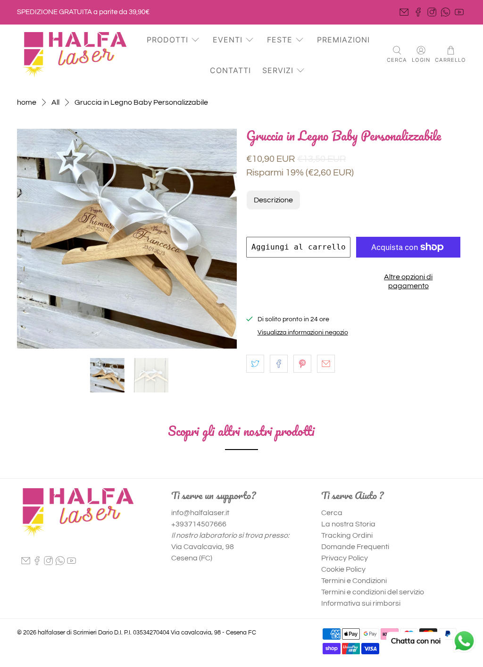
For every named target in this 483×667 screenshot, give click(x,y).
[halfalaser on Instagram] (431, 12)
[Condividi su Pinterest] (302, 364)
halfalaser (51, 632)
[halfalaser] (74, 55)
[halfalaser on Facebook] (418, 12)
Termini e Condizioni (354, 580)
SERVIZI (277, 70)
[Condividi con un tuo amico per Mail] (326, 364)
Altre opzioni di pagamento (408, 281)
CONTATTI (230, 70)
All (55, 102)
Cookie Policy (343, 569)
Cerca (331, 513)
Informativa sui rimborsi (360, 603)
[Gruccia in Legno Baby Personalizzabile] (127, 239)
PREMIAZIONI (343, 39)
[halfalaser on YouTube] (459, 12)
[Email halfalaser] (404, 12)
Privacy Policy (344, 558)
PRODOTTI (167, 39)
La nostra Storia (348, 524)
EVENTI (227, 39)
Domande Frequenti (355, 546)
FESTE (279, 39)
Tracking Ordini (347, 535)
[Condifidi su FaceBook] (279, 364)
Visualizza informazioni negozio (303, 332)
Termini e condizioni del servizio (372, 592)
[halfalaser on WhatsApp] (445, 12)
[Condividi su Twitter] (255, 364)
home (26, 102)
